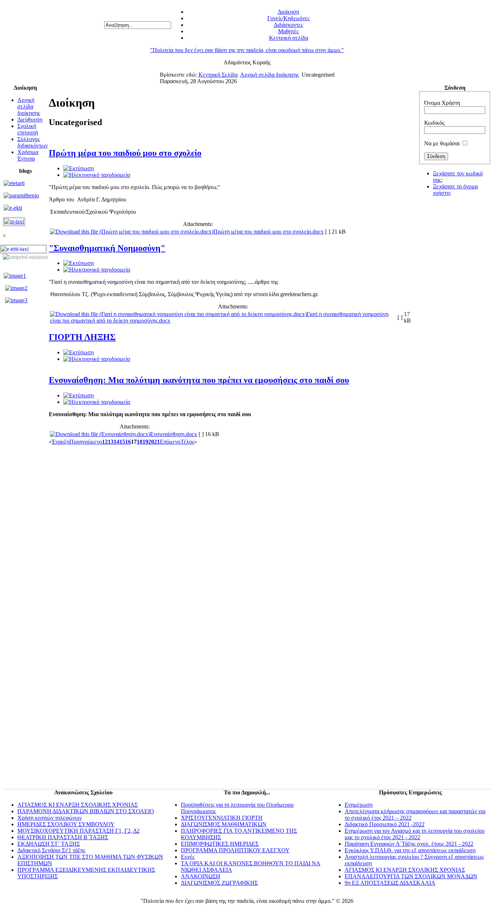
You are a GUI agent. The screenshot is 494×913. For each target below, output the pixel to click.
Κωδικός (434, 123)
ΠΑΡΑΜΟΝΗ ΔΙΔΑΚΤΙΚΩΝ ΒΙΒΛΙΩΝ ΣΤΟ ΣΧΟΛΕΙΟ (85, 811)
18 (139, 442)
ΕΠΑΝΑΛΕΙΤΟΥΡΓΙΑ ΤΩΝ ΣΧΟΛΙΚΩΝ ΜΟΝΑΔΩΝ (411, 876)
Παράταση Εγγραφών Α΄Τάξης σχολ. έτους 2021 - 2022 (409, 844)
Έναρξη (60, 442)
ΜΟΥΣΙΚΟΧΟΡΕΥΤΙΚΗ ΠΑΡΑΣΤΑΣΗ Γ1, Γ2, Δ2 (78, 831)
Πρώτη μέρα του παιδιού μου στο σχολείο (125, 153)
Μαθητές (288, 31)
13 (111, 442)
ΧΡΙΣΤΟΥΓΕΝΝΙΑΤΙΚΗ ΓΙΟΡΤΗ (222, 818)
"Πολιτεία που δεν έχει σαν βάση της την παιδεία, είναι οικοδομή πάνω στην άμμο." (247, 50)
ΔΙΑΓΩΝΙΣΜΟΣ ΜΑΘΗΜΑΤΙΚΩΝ (224, 824)
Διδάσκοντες (288, 25)
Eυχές (188, 857)
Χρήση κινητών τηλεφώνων (49, 818)
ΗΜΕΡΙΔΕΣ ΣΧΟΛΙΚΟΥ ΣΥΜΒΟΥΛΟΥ (66, 824)
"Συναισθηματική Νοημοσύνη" (107, 248)
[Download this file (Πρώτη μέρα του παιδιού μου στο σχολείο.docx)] (131, 232)
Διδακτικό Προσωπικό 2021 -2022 (385, 824)
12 (105, 442)
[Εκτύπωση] (78, 168)
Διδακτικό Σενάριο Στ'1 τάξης (51, 850)
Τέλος (187, 442)
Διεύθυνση (29, 119)
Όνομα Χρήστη (442, 103)
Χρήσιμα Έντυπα (27, 155)
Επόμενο (170, 442)
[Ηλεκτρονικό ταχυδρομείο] (96, 175)
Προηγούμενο (85, 442)
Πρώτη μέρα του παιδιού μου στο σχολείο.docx (268, 232)
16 (128, 442)
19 (145, 442)
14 (116, 442)
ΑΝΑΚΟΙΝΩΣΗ (200, 876)
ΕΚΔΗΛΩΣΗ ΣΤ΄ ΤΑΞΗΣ (48, 844)
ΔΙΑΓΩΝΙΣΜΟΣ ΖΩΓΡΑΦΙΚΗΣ (219, 883)
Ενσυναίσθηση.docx (173, 434)
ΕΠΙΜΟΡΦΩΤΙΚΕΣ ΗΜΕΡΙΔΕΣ (220, 844)
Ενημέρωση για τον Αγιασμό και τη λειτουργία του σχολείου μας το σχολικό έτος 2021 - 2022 (415, 834)
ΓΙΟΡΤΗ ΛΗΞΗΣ (82, 337)
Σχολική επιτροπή (27, 129)
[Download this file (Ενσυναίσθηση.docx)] (100, 434)
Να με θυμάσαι (442, 143)
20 (151, 442)
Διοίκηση (288, 12)
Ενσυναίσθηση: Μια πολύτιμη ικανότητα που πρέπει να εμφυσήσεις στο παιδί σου (199, 380)
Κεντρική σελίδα (288, 38)
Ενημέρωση (358, 805)
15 (122, 442)
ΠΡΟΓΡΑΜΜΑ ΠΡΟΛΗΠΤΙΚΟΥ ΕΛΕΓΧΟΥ (235, 850)
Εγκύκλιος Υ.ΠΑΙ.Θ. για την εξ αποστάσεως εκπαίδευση (410, 850)
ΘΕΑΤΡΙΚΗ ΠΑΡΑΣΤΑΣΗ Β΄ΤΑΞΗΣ (62, 837)
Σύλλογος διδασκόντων (32, 142)
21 (157, 442)
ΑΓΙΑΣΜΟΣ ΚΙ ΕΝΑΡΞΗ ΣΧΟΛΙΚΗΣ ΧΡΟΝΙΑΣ (77, 805)
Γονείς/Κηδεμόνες (288, 18)
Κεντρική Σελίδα (218, 75)
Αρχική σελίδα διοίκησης (269, 75)
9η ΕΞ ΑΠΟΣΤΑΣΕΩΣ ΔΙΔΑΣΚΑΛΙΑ (390, 883)
